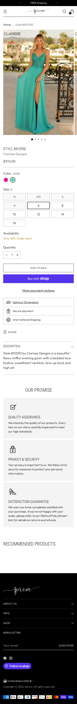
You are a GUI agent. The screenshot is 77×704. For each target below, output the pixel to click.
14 (62, 214)
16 (14, 223)
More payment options (38, 290)
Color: (11, 173)
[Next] (57, 3)
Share (12, 332)
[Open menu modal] (5, 11)
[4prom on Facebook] (5, 658)
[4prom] (38, 11)
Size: (7, 189)
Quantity (9, 247)
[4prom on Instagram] (11, 658)
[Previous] (20, 3)
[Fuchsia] (6, 180)
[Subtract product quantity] (17, 254)
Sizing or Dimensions (25, 302)
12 (38, 214)
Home (7, 24)
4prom (28, 686)
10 (14, 214)
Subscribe (66, 645)
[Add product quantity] (6, 254)
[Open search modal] (64, 11)
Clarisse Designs (15, 154)
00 (38, 197)
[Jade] (12, 180)
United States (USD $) (20, 681)
